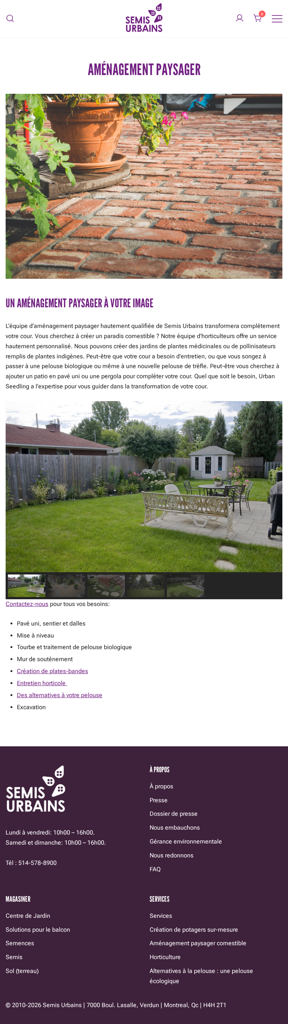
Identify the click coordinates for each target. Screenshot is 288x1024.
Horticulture (165, 957)
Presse (159, 800)
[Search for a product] (10, 19)
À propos (161, 786)
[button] (26, 585)
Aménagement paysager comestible (198, 943)
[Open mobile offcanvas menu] (277, 19)
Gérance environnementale (186, 841)
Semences (20, 943)
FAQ (155, 869)
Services (161, 915)
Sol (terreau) (22, 970)
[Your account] (239, 19)
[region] (144, 500)
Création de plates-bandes (52, 671)
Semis (14, 957)
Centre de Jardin (28, 915)
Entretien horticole (42, 683)
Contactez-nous (27, 603)
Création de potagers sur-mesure (194, 929)
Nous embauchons (175, 827)
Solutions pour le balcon (38, 929)
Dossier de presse (174, 813)
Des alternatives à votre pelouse (59, 695)
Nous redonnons (172, 855)
